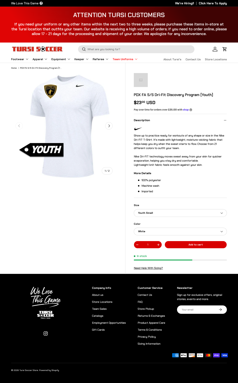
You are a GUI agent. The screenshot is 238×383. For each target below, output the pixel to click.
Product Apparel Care (151, 323)
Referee (98, 59)
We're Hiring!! (184, 3)
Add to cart (196, 244)
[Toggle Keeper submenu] (87, 59)
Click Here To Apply (213, 3)
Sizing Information (149, 344)
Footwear (17, 59)
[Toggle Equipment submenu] (69, 59)
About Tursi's (172, 59)
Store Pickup (146, 309)
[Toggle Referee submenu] (107, 59)
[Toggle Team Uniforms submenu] (136, 59)
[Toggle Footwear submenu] (27, 59)
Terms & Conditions (150, 330)
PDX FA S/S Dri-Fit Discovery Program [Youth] (41, 68)
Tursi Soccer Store (28, 370)
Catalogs (97, 316)
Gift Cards (98, 330)
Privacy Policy (147, 337)
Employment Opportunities (109, 323)
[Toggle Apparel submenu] (46, 59)
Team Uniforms (123, 59)
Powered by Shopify (49, 370)
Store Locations (216, 59)
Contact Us (193, 59)
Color (137, 223)
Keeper (79, 59)
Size (136, 205)
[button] (225, 49)
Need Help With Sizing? (148, 268)
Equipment (58, 59)
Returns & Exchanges (151, 316)
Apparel (38, 59)
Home (14, 68)
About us (97, 295)
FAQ (140, 302)
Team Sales (99, 309)
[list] (64, 126)
